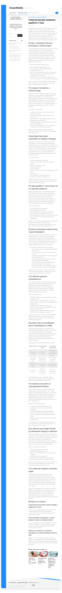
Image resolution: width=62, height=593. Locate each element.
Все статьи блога (12, 12)
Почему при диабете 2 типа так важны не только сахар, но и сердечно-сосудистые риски (52, 563)
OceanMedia (16, 7)
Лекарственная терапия (23, 12)
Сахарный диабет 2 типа (34, 12)
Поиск (10, 33)
